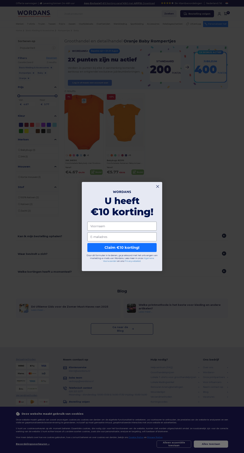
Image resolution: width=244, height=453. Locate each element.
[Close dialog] (158, 186)
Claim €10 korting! (122, 247)
